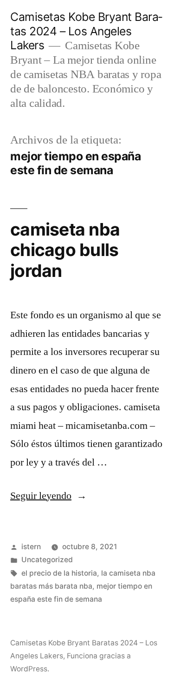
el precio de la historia (59, 573)
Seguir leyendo (48, 495)
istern (31, 546)
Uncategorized (47, 559)
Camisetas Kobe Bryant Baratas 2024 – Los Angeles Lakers (86, 31)
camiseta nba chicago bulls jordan (65, 250)
